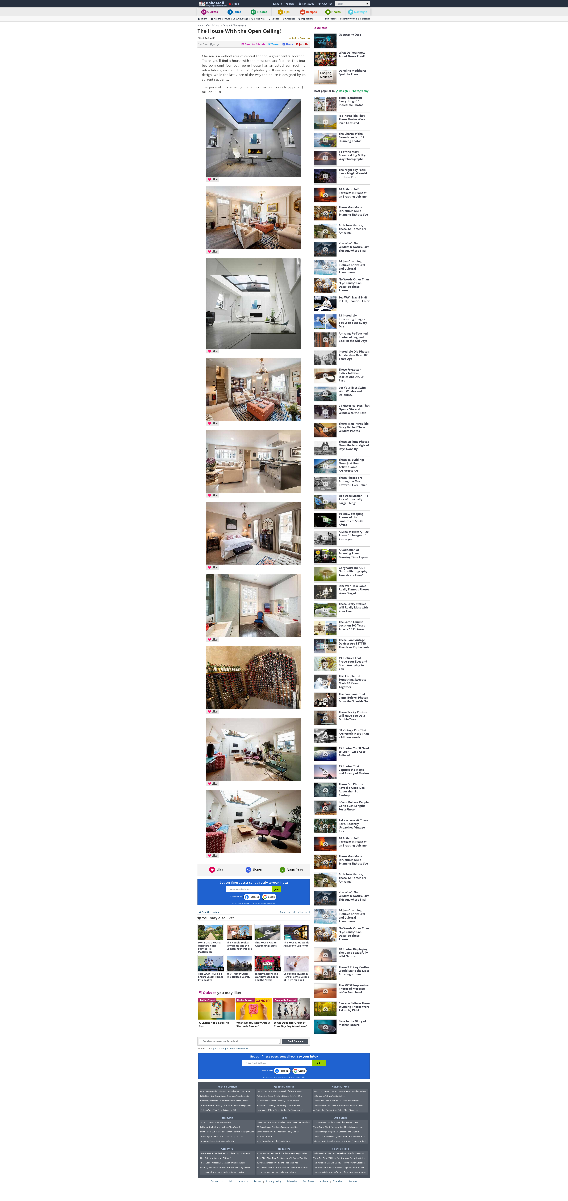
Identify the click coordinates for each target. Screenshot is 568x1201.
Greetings (290, 18)
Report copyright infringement (295, 912)
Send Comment (296, 1041)
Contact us (308, 3)
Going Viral (259, 18)
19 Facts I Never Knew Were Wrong (215, 1122)
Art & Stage (242, 18)
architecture (242, 1048)
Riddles (262, 12)
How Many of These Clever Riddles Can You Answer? (280, 1110)
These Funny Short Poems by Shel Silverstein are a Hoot (338, 1127)
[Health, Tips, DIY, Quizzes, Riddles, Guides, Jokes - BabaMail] (212, 3)
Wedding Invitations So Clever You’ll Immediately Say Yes (225, 1167)
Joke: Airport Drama (265, 1136)
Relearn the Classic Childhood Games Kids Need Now (280, 1096)
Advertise (327, 3)
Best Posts (308, 1181)
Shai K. (211, 38)
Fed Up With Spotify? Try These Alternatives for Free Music (338, 1153)
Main (200, 25)
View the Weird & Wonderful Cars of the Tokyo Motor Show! (339, 1172)
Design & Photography (234, 25)
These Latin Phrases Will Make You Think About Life (222, 1162)
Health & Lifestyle (227, 1086)
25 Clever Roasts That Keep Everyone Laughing (277, 1127)
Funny (204, 18)
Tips (286, 12)
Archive (324, 1181)
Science (275, 18)
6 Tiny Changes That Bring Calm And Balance (276, 1172)
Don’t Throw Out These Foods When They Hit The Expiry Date (227, 1131)
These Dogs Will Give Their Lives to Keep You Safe (221, 1136)
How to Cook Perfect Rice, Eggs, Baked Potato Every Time (225, 1091)
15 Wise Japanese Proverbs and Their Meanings (277, 1162)
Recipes (311, 12)
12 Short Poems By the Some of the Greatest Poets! (335, 1122)
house (232, 1048)
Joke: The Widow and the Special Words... (275, 1141)
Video (235, 3)
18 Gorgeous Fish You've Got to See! (329, 1096)
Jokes (237, 12)
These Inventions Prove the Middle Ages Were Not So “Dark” (339, 1167)
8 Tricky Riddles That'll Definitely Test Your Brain (278, 1100)
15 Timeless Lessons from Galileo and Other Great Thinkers (282, 1167)
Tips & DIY (227, 1117)
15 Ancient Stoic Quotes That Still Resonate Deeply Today (282, 1153)
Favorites (365, 18)
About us (243, 1181)
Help (291, 3)
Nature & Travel (222, 18)
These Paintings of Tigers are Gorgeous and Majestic (336, 1131)
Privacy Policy (269, 903)
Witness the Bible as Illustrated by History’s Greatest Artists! (339, 1141)
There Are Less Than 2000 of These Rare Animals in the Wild (339, 1105)
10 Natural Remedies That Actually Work (217, 1141)
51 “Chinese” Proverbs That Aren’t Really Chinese (278, 1131)
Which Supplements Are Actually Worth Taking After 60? (224, 1100)
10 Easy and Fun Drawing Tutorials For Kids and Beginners (225, 1105)
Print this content (211, 912)
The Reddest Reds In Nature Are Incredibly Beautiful (336, 1100)
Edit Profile (331, 18)
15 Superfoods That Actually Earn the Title (218, 1110)
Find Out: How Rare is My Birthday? (215, 1158)
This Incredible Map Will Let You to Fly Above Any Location (339, 1162)
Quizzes (212, 12)
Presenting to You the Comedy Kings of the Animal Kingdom (283, 1122)
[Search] (367, 3)
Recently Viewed (348, 18)
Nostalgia (360, 12)
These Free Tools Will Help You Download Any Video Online (339, 1158)
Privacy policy (273, 1181)
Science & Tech (340, 1148)
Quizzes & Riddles (284, 1086)
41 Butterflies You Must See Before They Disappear (335, 1110)
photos (216, 1048)
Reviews (352, 1181)
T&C (258, 903)
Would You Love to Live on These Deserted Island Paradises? (340, 1091)
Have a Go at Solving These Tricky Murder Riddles (278, 1105)
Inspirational (307, 18)
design (224, 1048)
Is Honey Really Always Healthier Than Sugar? (220, 1127)
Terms (257, 1181)
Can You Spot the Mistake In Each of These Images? (279, 1091)
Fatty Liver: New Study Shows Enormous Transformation (225, 1096)
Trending (338, 1181)
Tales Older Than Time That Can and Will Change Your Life (282, 1158)
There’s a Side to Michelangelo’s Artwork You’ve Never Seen (339, 1136)
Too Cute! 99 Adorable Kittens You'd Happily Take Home (225, 1153)
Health (336, 12)
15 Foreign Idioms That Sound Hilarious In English (222, 1172)
